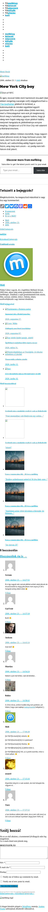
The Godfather (7, 104)
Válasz (8, 593)
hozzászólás (8, 845)
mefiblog (13, 3)
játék (18, 80)
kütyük (11, 10)
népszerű (13, 8)
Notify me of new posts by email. (16, 881)
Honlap (3, 872)
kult (7, 15)
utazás (11, 13)
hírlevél (12, 5)
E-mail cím (5, 867)
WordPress (26, 906)
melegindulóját (29, 707)
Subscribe (41, 170)
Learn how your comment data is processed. (25, 891)
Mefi (7, 220)
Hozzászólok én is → (13, 556)
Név (2, 863)
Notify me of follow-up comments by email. (21, 877)
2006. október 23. (12, 222)
